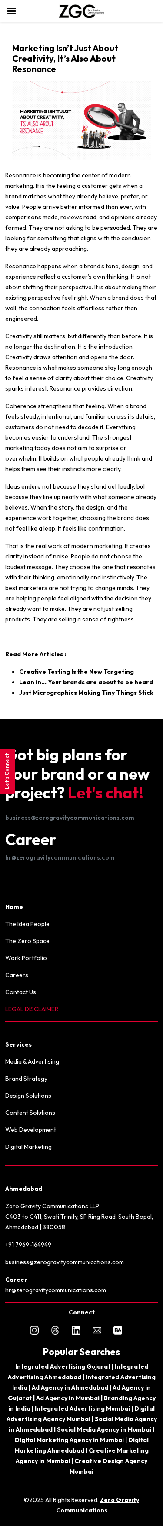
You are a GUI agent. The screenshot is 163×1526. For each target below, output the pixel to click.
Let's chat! (105, 792)
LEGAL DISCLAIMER (31, 1009)
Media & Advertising (32, 1061)
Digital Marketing (28, 1147)
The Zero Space (27, 941)
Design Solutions (28, 1095)
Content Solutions (30, 1113)
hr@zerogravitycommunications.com (60, 857)
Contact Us (20, 992)
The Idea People (27, 924)
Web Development (30, 1130)
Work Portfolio (26, 958)
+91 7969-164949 (28, 1245)
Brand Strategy (26, 1078)
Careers (16, 975)
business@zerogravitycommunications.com (69, 818)
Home (14, 907)
